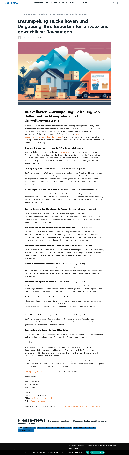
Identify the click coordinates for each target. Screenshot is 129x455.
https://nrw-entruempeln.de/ (41, 401)
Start (20, 14)
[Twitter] (114, 3)
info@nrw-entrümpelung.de (41, 398)
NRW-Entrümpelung (26, 431)
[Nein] (127, 452)
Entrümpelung (63, 152)
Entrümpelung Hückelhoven (36, 371)
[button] (117, 3)
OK (88, 452)
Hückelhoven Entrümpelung (84, 428)
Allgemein (26, 14)
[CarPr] (20, 38)
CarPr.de (55, 409)
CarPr (24, 38)
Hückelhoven (66, 428)
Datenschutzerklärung (97, 452)
